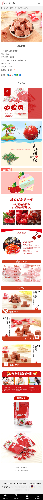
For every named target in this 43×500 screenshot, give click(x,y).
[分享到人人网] (15, 75)
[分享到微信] (17, 75)
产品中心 (16, 8)
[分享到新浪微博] (10, 75)
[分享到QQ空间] (8, 75)
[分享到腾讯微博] (12, 75)
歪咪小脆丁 (24, 467)
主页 (11, 8)
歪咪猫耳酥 (24, 470)
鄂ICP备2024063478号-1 (20, 487)
